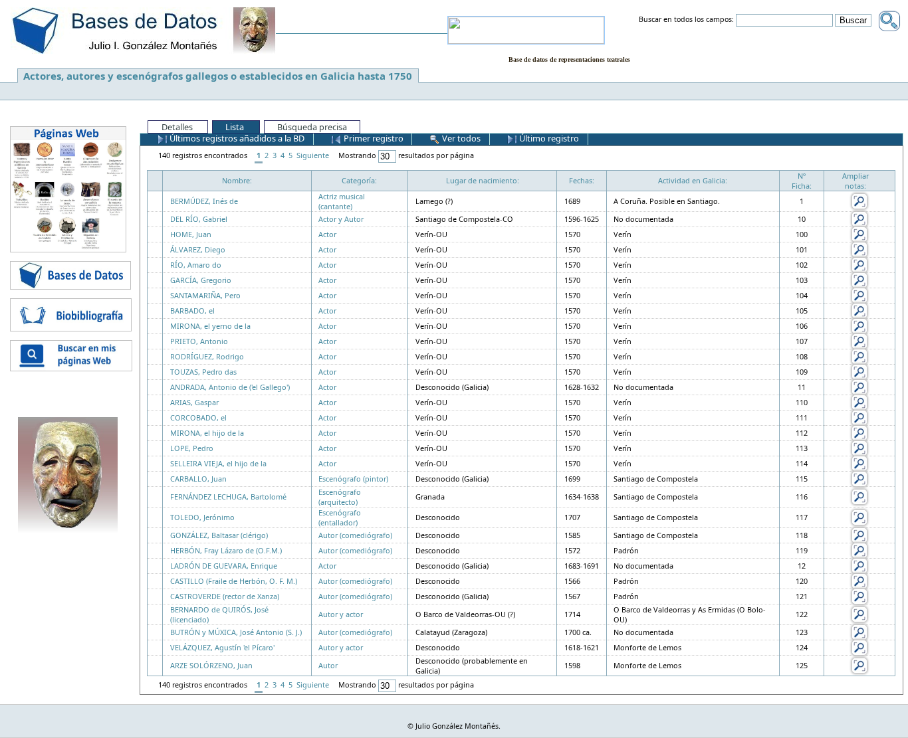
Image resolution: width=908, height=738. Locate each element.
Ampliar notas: (855, 181)
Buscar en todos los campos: (686, 20)
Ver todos (460, 138)
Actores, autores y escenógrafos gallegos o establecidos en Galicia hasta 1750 (217, 75)
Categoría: (359, 180)
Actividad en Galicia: (692, 180)
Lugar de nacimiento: (482, 180)
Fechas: (581, 180)
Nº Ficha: (802, 181)
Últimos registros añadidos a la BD (236, 138)
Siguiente (312, 155)
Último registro (548, 138)
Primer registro (372, 138)
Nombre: (237, 180)
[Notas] (859, 200)
